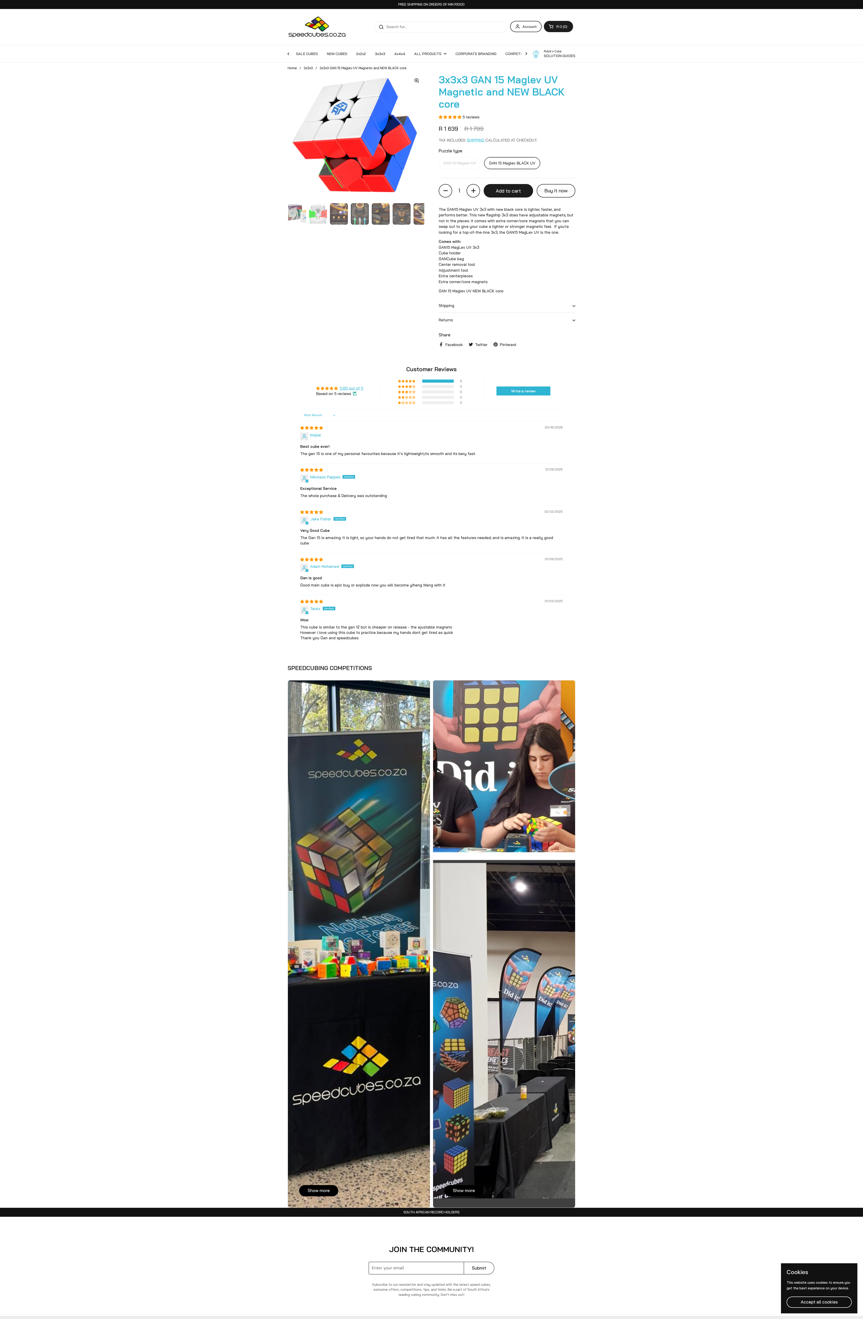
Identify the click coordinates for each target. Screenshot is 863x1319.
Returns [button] (446, 320)
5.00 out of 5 (351, 388)
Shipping (476, 140)
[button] (558, 26)
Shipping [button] (446, 305)
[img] (311, 427)
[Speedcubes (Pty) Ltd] (317, 27)
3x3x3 (308, 68)
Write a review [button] (523, 391)
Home (292, 68)
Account (530, 26)
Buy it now (556, 190)
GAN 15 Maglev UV (459, 163)
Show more (319, 1190)
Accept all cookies (819, 1302)
